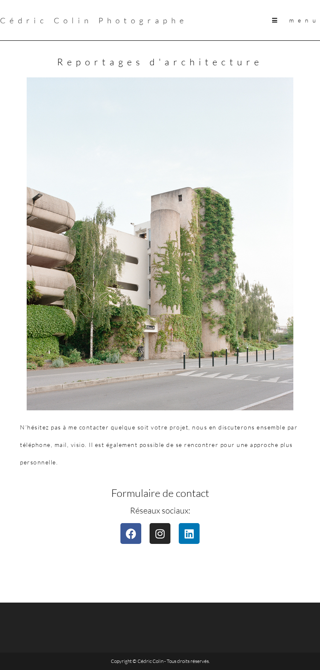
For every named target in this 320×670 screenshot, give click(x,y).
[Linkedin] (189, 533)
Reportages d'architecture (160, 61)
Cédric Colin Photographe (94, 20)
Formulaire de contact (160, 492)
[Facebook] (130, 533)
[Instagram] (160, 533)
